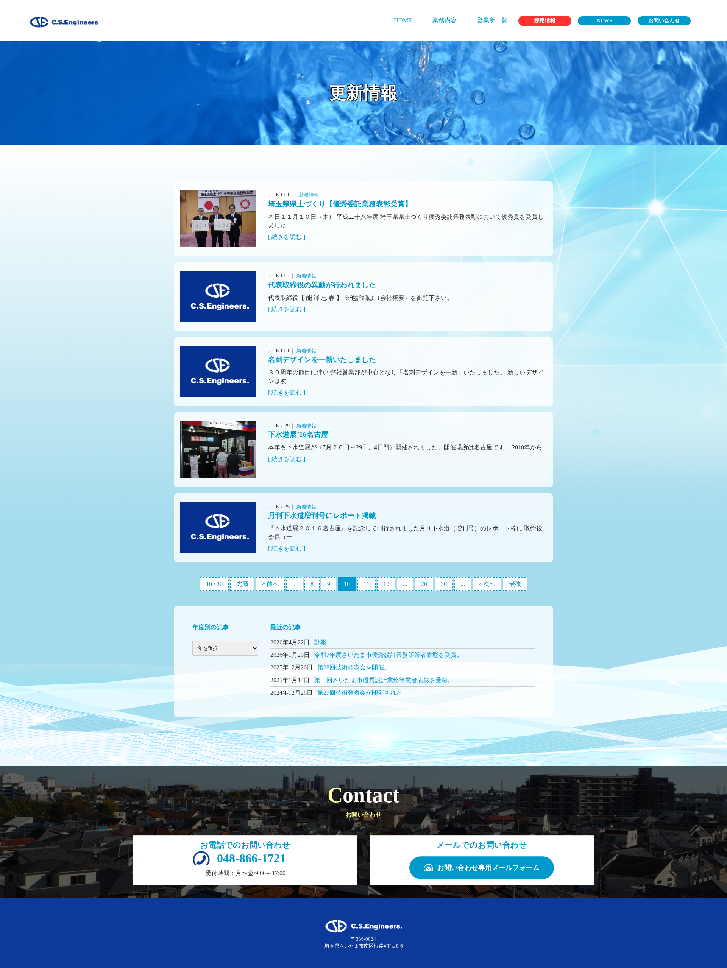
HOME (403, 20)
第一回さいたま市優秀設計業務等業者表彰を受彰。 (384, 680)
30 (444, 584)
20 (424, 584)
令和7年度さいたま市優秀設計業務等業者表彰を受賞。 (388, 655)
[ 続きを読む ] (286, 237)
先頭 (242, 584)
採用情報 (544, 20)
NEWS (604, 20)
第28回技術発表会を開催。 (353, 667)
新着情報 (309, 195)
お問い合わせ (664, 20)
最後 (515, 584)
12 (386, 584)
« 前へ (270, 584)
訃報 (320, 642)
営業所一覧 (492, 20)
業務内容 (444, 20)
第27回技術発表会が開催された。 (362, 692)
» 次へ (487, 584)
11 (367, 584)
